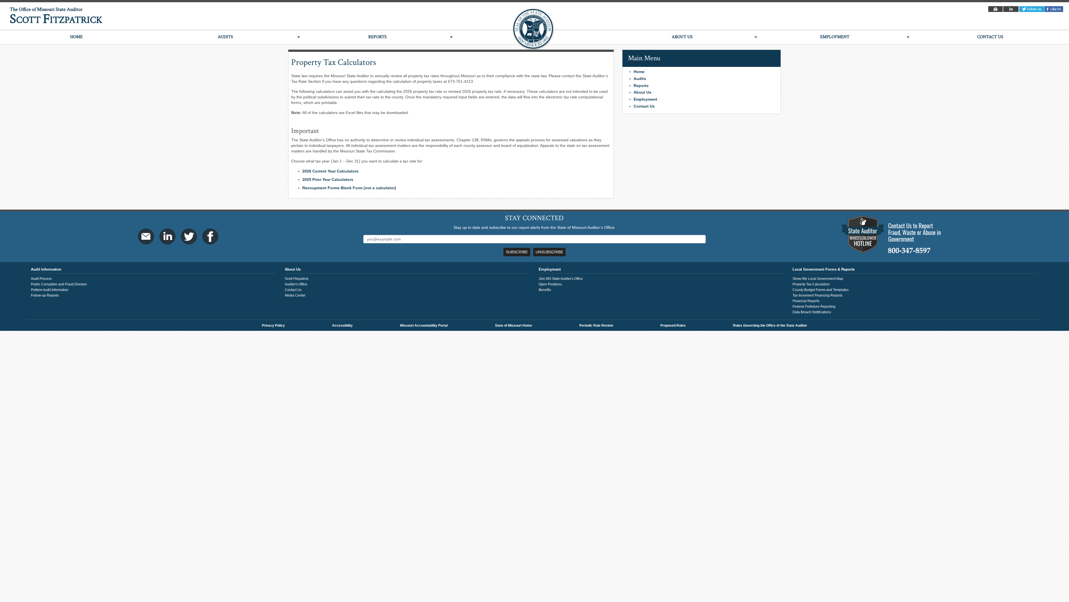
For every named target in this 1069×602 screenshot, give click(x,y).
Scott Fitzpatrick (296, 279)
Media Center (295, 295)
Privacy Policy (273, 325)
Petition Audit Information (49, 290)
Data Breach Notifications (812, 312)
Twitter (1032, 9)
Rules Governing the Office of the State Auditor (770, 325)
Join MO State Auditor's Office (561, 279)
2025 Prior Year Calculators (327, 179)
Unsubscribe (549, 252)
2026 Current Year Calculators (330, 171)
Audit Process (41, 279)
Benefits (545, 290)
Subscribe (517, 252)
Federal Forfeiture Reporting (814, 307)
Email (996, 9)
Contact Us (990, 37)
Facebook (1054, 9)
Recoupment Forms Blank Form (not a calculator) (349, 188)
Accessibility (342, 325)
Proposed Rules (673, 325)
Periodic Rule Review (596, 325)
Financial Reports (806, 301)
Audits (225, 37)
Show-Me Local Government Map (818, 279)
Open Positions (550, 284)
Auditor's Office (296, 284)
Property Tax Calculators (811, 284)
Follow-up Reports (45, 295)
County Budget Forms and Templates (821, 290)
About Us (682, 37)
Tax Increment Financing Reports (817, 295)
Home (76, 37)
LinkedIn (1011, 9)
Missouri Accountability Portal (424, 325)
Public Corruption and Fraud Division (59, 284)
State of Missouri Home (513, 325)
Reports (377, 37)
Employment (834, 37)
